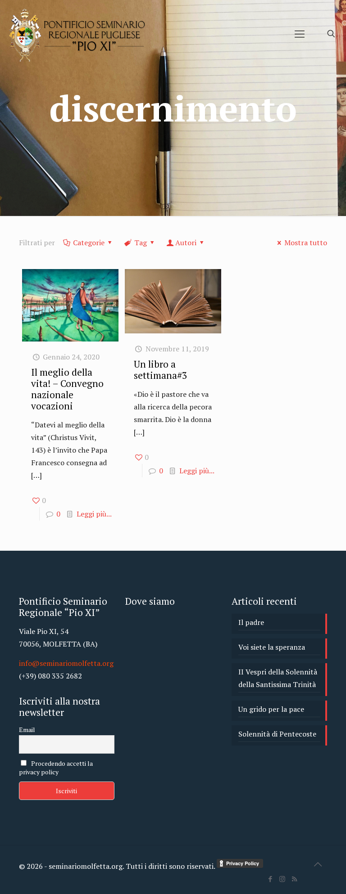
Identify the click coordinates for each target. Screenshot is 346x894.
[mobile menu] (299, 33)
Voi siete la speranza (271, 647)
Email (27, 729)
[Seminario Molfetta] (78, 33)
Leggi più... (94, 514)
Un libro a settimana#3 (160, 370)
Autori (185, 242)
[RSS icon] (294, 878)
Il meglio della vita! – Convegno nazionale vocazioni (67, 389)
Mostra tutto (305, 242)
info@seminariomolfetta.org (66, 663)
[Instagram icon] (282, 878)
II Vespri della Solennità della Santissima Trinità (277, 678)
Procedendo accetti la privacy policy (56, 767)
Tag (140, 242)
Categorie (89, 242)
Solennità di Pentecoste (277, 734)
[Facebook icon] (270, 878)
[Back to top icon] (317, 864)
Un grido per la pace (271, 709)
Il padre (251, 622)
